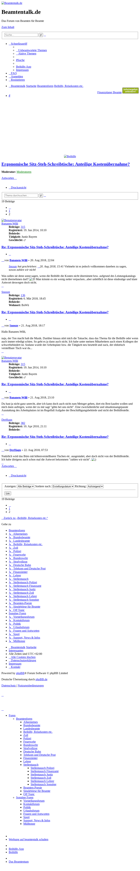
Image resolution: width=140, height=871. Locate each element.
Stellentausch (30, 764)
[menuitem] (31, 50)
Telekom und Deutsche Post (39, 754)
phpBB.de (41, 679)
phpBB (20, 673)
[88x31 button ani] (130, 92)
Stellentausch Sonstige (43, 784)
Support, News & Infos (36, 820)
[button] (10, 207)
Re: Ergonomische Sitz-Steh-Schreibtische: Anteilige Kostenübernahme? (55, 247)
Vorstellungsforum (33, 800)
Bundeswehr (30, 744)
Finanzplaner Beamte (109, 92)
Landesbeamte (31, 728)
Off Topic (29, 794)
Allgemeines (30, 722)
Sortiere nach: (43, 486)
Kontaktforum (31, 804)
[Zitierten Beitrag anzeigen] (39, 266)
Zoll (25, 735)
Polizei (27, 738)
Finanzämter (30, 758)
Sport (26, 817)
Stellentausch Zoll (41, 777)
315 (23, 226)
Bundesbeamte (31, 725)
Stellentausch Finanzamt (45, 771)
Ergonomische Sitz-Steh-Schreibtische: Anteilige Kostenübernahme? (65, 164)
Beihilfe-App (16, 848)
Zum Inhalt (7, 27)
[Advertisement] (70, 125)
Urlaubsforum (31, 810)
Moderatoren (24, 171)
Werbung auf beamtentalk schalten (28, 839)
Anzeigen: (10, 486)
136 (23, 295)
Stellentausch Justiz (42, 774)
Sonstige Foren (24, 797)
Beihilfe (13, 852)
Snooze (13, 266)
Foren (12, 715)
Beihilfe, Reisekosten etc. (37, 731)
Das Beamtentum (19, 861)
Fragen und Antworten (36, 813)
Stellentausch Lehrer (42, 781)
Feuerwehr (29, 741)
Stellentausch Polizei (42, 767)
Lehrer (27, 761)
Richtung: (81, 486)
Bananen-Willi (9, 223)
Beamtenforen (24, 718)
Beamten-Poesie (32, 787)
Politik (27, 807)
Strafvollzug (30, 748)
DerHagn (6, 419)
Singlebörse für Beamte (36, 790)
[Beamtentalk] (11, 3)
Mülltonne (29, 823)
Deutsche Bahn (32, 751)
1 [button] (9, 210)
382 (23, 423)
